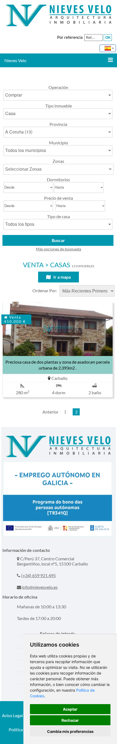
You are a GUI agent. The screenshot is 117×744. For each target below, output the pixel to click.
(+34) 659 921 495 (38, 575)
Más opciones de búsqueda (58, 249)
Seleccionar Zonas (23, 169)
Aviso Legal (12, 715)
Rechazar (70, 720)
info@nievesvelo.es (40, 587)
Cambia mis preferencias (70, 731)
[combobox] (108, 48)
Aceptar (70, 709)
